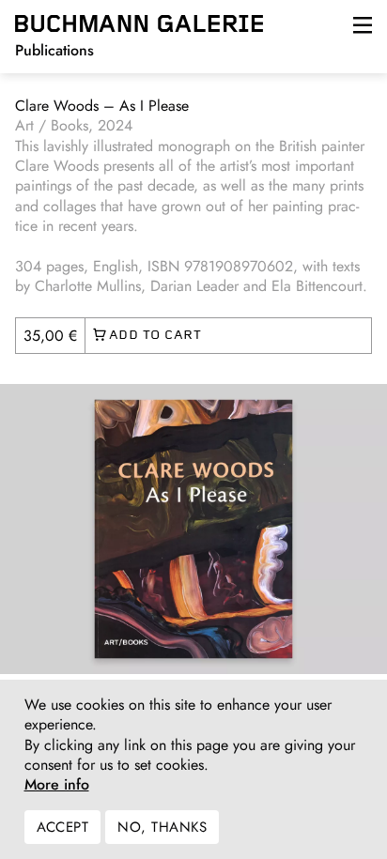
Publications (54, 50)
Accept (63, 827)
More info (56, 784)
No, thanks (162, 827)
